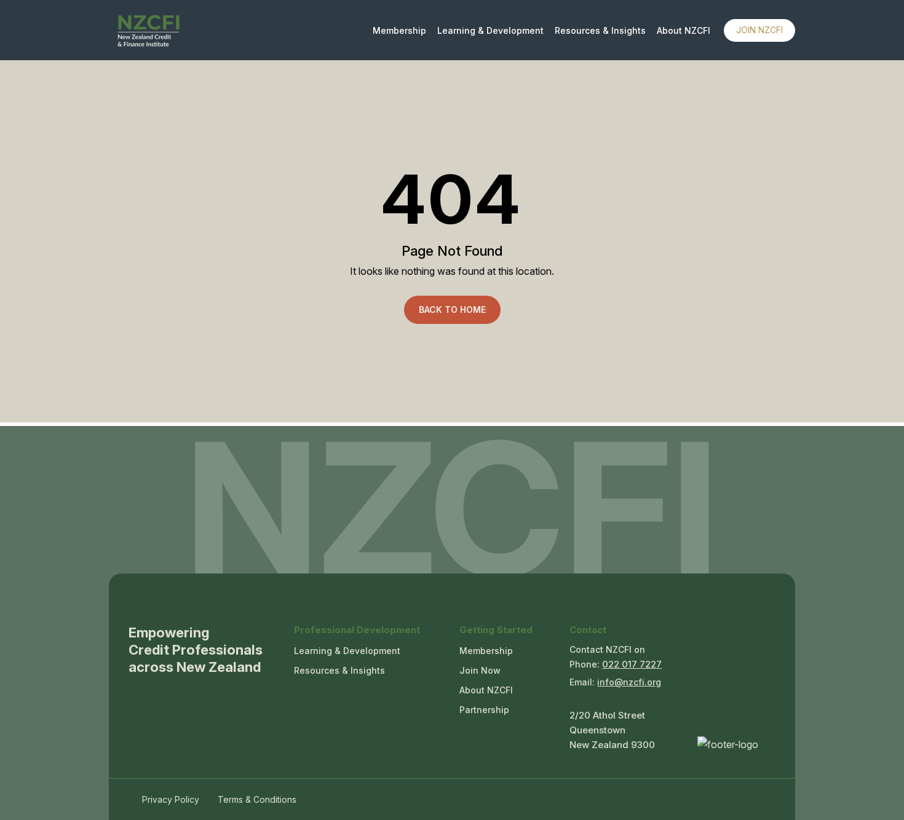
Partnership (484, 709)
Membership (399, 31)
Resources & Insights (600, 31)
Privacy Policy (170, 799)
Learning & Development (490, 31)
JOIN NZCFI (759, 30)
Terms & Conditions (257, 799)
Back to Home (452, 309)
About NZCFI (683, 31)
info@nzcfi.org (629, 682)
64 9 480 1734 (632, 666)
